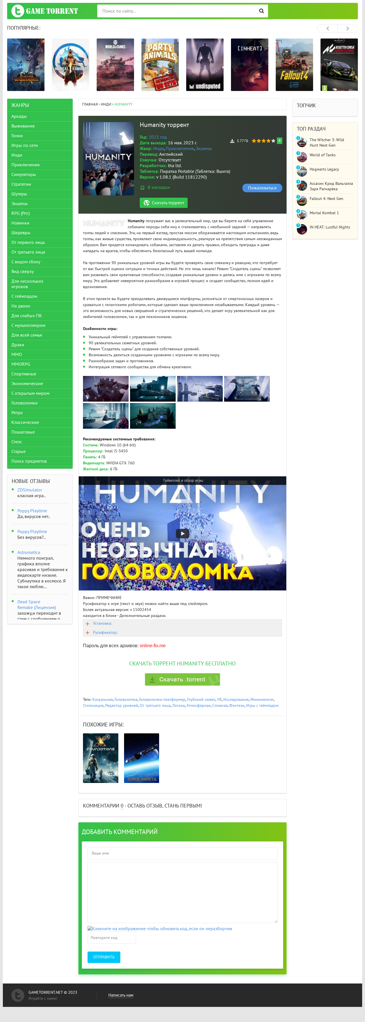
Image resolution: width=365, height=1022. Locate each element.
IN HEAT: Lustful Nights (330, 227)
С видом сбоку (25, 261)
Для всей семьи (26, 335)
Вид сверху (22, 271)
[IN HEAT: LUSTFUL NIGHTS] (249, 65)
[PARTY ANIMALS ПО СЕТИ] (160, 65)
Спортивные (23, 374)
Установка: (102, 623)
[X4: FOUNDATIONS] (100, 758)
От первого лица (28, 242)
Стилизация (93, 705)
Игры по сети (24, 145)
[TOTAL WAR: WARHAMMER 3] (25, 65)
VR (219, 699)
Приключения (180, 148)
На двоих (20, 306)
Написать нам (120, 995)
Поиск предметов (29, 461)
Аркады (19, 116)
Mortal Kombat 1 (324, 213)
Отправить (104, 957)
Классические (25, 422)
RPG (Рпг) (20, 213)
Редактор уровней (121, 705)
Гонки (17, 135)
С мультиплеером (28, 325)
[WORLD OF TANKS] (115, 65)
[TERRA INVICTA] (141, 758)
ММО (16, 354)
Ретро (17, 412)
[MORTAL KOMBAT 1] (70, 65)
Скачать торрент (168, 202)
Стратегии (21, 184)
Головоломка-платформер (162, 699)
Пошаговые (23, 432)
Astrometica (28, 552)
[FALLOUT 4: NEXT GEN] (294, 65)
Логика (178, 705)
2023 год (158, 137)
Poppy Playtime (32, 510)
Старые (18, 451)
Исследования (236, 699)
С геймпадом (24, 296)
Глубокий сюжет (201, 699)
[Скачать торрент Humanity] (182, 679)
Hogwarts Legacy (324, 169)
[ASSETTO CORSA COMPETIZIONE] (339, 65)
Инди (158, 148)
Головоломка (126, 699)
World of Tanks (323, 155)
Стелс (16, 441)
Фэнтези (236, 705)
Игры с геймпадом (262, 705)
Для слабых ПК (26, 315)
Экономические (27, 383)
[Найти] (261, 11)
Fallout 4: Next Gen (326, 198)
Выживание (23, 126)
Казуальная (102, 699)
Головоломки (24, 403)
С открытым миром (30, 393)
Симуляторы (23, 174)
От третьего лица (155, 705)
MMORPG (20, 364)
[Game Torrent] (44, 11)
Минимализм (261, 699)
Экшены (204, 148)
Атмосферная (198, 705)
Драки (17, 344)
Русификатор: (105, 632)
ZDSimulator (29, 490)
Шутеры (19, 194)
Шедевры (21, 232)
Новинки (20, 223)
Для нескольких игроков (27, 284)
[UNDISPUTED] (205, 65)
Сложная (220, 705)
